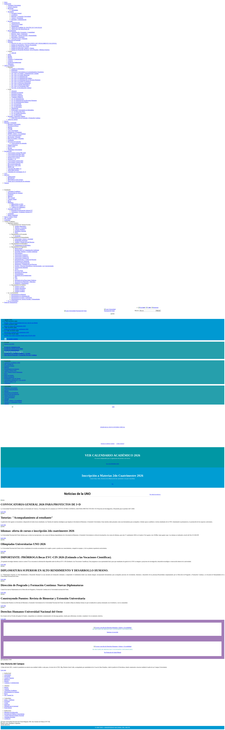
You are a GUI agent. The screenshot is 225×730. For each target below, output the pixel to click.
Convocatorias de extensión (19, 143)
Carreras (6, 689)
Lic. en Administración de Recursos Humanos (24, 100)
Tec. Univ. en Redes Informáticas (20, 84)
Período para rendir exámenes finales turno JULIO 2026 (19, 335)
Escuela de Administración (12, 347)
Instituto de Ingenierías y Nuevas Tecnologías (23, 45)
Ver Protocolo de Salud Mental (112, 652)
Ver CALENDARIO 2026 (112, 463)
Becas (9, 201)
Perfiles (10, 56)
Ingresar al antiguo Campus (107, 443)
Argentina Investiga (9, 717)
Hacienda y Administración (18, 19)
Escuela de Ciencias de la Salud (13, 348)
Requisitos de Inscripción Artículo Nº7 (22, 210)
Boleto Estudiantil (13, 215)
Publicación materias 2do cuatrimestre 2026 (16, 329)
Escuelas (10, 21)
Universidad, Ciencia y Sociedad (24, 239)
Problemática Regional (21, 240)
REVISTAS (11, 178)
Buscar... (137, 310)
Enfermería (14, 70)
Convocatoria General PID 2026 (17, 153)
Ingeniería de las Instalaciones (23, 275)
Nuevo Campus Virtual (10, 217)
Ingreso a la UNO (9, 344)
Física (16, 232)
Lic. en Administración (17, 99)
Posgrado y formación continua (16, 116)
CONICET (7, 718)
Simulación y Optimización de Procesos (26, 264)
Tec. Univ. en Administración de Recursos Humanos (25, 80)
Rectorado (10, 8)
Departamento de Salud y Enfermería (21, 297)
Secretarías (11, 11)
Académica (14, 15)
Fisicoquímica (18, 253)
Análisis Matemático (20, 226)
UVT (5, 173)
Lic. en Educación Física (18, 111)
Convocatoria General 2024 (15, 160)
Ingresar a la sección (112, 632)
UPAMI (10, 129)
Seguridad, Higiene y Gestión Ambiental (26, 251)
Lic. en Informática (16, 107)
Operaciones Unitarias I (21, 255)
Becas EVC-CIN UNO (14, 165)
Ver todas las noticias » (155, 494)
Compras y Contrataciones (15, 59)
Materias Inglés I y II (10, 381)
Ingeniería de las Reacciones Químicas (25, 280)
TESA (16, 269)
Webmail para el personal (11, 706)
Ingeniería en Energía (17, 92)
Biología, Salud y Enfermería (19, 34)
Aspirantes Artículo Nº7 (14, 209)
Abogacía (14, 91)
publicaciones (11, 176)
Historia (10, 57)
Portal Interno (8, 708)
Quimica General (19, 286)
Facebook (7, 701)
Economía (17, 236)
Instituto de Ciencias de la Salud (20, 46)
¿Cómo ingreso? (120, 443)
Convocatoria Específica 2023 (16, 156)
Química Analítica (20, 291)
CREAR (13, 53)
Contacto (10, 61)
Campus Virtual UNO (10, 370)
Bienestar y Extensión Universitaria (21, 16)
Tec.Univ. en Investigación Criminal (21, 88)
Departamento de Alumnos (15, 193)
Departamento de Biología (18, 294)
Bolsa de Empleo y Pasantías (16, 138)
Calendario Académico (14, 191)
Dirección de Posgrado (14, 40)
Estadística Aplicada (20, 231)
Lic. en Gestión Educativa (18, 113)
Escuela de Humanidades (11, 350)
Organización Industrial (21, 267)
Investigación (8, 151)
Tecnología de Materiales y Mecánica (25, 282)
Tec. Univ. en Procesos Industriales (21, 83)
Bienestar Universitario (14, 124)
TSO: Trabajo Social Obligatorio (13, 372)
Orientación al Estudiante (15, 132)
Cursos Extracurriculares (14, 135)
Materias (10, 196)
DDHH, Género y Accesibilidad (17, 134)
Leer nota (3, 670)
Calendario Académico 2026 (12, 362)
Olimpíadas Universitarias (15, 149)
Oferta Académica (9, 65)
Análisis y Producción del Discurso (24, 242)
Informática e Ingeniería (17, 37)
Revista (10, 148)
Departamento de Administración (20, 296)
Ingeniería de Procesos (21, 272)
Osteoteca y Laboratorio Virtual (13, 402)
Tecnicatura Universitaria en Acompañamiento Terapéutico (27, 72)
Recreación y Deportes (14, 137)
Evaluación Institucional (14, 62)
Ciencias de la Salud (16, 24)
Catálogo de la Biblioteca (18, 207)
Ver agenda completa (12, 339)
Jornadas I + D (12, 159)
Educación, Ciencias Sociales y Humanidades (24, 35)
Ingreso (6, 121)
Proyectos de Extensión (14, 141)
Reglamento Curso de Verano (12, 378)
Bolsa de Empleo (9, 375)
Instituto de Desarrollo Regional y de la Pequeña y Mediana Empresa (30, 49)
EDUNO (6, 175)
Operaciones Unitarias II (21, 256)
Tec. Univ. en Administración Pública (21, 78)
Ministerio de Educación (11, 712)
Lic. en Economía (16, 103)
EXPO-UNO (11, 146)
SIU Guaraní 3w (8, 364)
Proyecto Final (19, 270)
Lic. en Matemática (16, 114)
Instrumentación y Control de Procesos (25, 259)
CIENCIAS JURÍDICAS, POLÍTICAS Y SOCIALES (26, 27)
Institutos (10, 42)
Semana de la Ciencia (14, 157)
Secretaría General (16, 13)
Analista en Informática (17, 69)
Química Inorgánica (20, 288)
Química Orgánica (20, 289)
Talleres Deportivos (9, 396)
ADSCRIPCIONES (13, 170)
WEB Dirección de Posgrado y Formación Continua (25, 118)
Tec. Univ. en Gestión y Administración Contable (25, 73)
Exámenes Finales (9, 366)
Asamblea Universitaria (14, 5)
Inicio (5, 2)
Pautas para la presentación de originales (19, 181)
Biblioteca (10, 202)
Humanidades (15, 26)
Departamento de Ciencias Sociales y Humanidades (25, 299)
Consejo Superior (12, 7)
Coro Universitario (13, 130)
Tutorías (6, 403)
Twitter (6, 703)
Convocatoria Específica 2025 (16, 154)
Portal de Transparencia (10, 302)
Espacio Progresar (13, 145)
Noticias (6, 183)
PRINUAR (11, 167)
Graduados (11, 140)
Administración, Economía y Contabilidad (23, 32)
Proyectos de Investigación (11, 394)
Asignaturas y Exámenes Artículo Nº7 (21, 212)
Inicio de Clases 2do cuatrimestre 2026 (15, 326)
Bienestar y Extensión (10, 122)
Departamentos (12, 30)
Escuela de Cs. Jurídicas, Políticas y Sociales (17, 353)
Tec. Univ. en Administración (19, 76)
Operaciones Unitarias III (22, 258)
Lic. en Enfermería (16, 105)
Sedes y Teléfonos (9, 700)
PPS (16, 277)
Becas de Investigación (14, 164)
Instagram (7, 704)
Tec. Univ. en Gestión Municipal (20, 75)
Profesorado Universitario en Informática (22, 110)
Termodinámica (19, 274)
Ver (112, 484)
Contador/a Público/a (17, 97)
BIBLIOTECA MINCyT (18, 205)
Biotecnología (18, 248)
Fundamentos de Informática (23, 245)
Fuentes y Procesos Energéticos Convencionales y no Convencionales (34, 266)
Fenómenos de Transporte (22, 261)
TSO (16, 278)
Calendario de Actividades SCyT (17, 172)
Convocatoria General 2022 (15, 162)
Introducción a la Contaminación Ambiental (27, 250)
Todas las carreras (13, 119)
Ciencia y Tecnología (17, 18)
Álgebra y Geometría (20, 228)
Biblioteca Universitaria (10, 388)
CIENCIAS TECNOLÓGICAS (20, 29)
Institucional (7, 3)
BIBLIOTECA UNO (17, 204)
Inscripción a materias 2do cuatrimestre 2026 (16, 332)
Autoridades (14, 10)
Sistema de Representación (22, 263)
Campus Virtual (12, 199)
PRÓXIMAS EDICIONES (15, 180)
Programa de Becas (13, 126)
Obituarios (11, 64)
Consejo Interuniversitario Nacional (14, 715)
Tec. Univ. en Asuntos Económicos (21, 81)
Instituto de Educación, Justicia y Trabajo (22, 48)
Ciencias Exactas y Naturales (19, 38)
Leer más (3, 511)
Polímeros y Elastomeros (21, 283)
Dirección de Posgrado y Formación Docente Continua (20, 355)
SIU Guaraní (11, 197)
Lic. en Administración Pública (19, 102)
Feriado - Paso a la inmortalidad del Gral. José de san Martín (21, 323)
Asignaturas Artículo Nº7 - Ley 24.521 (15, 380)
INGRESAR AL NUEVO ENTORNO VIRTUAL (112, 427)
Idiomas (10, 127)
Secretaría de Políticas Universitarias (14, 714)
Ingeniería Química (16, 94)
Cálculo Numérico (20, 229)
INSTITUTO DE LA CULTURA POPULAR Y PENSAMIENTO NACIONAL (34, 43)
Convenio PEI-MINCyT (14, 168)
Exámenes (10, 194)
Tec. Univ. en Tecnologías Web (20, 86)
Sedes (9, 54)
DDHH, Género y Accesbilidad (13, 400)
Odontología (14, 108)
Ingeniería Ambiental (17, 95)
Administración (15, 23)
